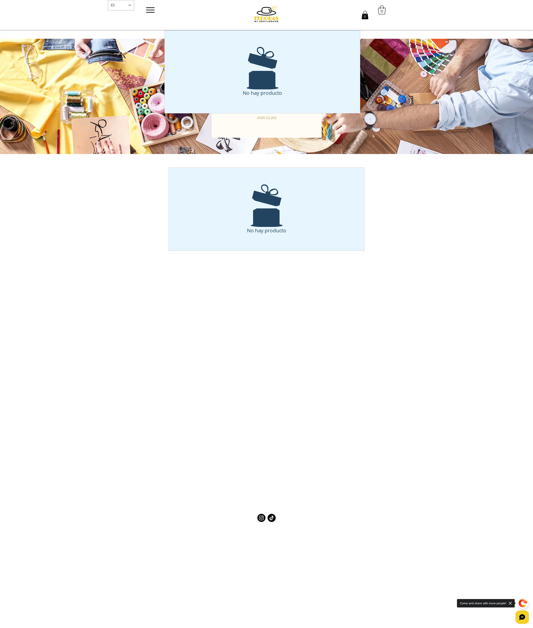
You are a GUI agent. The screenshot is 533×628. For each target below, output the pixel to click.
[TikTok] (272, 518)
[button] (365, 15)
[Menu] (150, 9)
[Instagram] (261, 518)
